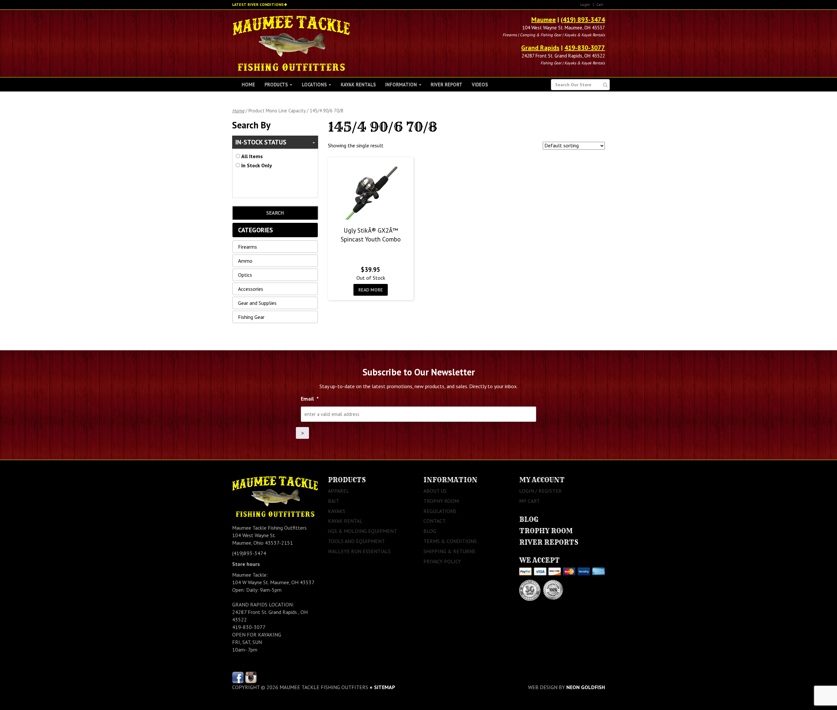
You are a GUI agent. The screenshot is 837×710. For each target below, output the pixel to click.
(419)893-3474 (249, 553)
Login (585, 4)
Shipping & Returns (449, 551)
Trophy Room (441, 501)
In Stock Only (256, 165)
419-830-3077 (584, 47)
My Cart (529, 501)
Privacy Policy (442, 561)
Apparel (338, 490)
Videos (480, 84)
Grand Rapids (540, 47)
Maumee (543, 19)
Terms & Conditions (450, 541)
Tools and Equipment (356, 541)
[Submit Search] (605, 85)
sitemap (384, 687)
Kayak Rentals (358, 84)
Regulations (439, 511)
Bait (333, 501)
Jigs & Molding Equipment (362, 531)
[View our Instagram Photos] (251, 677)
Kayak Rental (345, 521)
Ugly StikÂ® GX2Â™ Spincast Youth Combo (371, 234)
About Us (435, 490)
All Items (252, 156)
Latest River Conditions (257, 4)
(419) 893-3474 (583, 19)
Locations (315, 84)
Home (248, 84)
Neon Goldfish (585, 687)
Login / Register (540, 490)
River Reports (548, 542)
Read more (370, 290)
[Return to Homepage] (291, 43)
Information (401, 84)
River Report (446, 84)
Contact (434, 521)
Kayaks (336, 511)
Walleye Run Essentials (359, 551)
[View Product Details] (371, 193)
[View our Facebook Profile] (238, 677)
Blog (429, 531)
